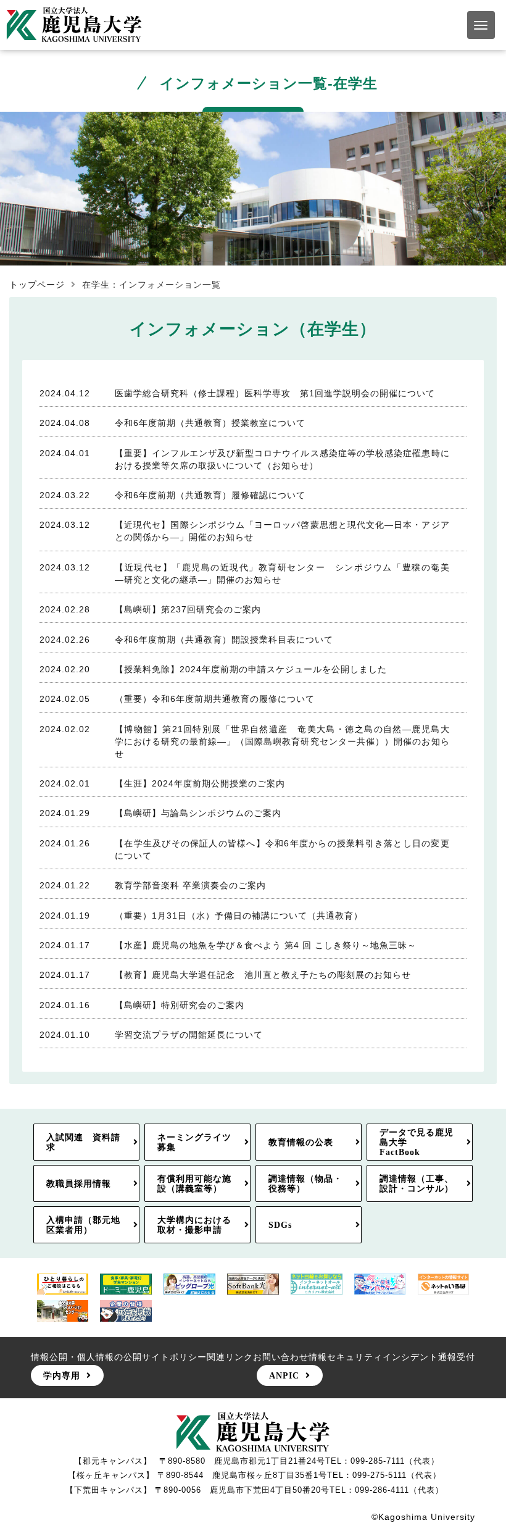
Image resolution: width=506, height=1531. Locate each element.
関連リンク (230, 1357)
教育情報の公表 (300, 1142)
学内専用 (61, 1375)
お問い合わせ (281, 1357)
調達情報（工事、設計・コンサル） (417, 1183)
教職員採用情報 (78, 1183)
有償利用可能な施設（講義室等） (194, 1183)
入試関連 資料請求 (83, 1142)
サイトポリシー (174, 1357)
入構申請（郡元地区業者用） (83, 1225)
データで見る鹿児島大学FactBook (417, 1142)
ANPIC (284, 1375)
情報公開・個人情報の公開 (86, 1357)
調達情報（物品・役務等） (305, 1183)
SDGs (280, 1224)
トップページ (37, 285)
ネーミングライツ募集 (194, 1142)
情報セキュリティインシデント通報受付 (392, 1357)
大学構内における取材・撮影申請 (194, 1225)
